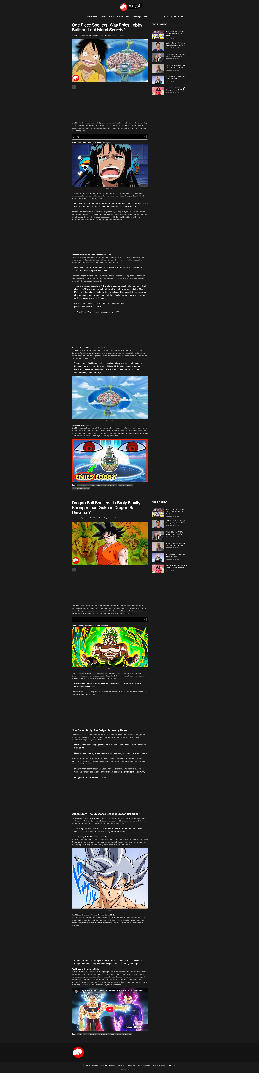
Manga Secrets (101, 485)
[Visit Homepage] (129, 7)
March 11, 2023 (101, 777)
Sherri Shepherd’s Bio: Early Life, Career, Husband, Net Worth (176, 89)
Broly (79, 920)
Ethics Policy (131, 1065)
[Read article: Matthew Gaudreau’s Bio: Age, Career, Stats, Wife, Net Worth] (158, 46)
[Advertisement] (110, 105)
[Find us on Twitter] (168, 16)
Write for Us (120, 1065)
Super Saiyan (127, 1034)
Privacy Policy (172, 1065)
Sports (103, 17)
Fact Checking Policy (143, 1065)
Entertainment (92, 17)
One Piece (75, 350)
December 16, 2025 (173, 38)
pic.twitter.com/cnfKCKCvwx (133, 771)
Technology (137, 17)
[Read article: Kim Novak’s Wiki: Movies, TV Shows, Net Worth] (158, 80)
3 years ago (84, 35)
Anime (128, 17)
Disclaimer (95, 1065)
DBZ (85, 1034)
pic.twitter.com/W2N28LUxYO (87, 306)
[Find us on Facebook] (164, 16)
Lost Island (91, 485)
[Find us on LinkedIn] (182, 16)
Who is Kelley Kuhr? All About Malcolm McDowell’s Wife (175, 55)
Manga (105, 518)
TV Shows (120, 17)
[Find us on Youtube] (175, 16)
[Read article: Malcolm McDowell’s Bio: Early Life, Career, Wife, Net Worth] (158, 68)
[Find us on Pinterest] (178, 16)
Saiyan (119, 1034)
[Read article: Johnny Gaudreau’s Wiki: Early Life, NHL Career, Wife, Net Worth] (158, 34)
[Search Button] (186, 16)
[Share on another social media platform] (74, 87)
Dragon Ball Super (92, 818)
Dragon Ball (76, 842)
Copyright (104, 1065)
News (105, 35)
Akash (75, 35)
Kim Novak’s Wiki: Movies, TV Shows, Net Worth (175, 78)
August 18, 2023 (111, 312)
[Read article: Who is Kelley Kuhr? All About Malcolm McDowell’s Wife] (158, 57)
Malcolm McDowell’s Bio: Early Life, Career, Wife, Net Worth (175, 66)
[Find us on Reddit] (171, 16)
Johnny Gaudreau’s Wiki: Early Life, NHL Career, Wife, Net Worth (176, 33)
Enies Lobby (82, 485)
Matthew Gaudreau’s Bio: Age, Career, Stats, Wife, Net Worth (175, 44)
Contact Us (86, 1065)
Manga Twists (112, 485)
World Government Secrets (81, 488)
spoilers (129, 485)
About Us (112, 1065)
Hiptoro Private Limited (131, 1070)
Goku (134, 974)
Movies (111, 17)
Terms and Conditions (159, 1065)
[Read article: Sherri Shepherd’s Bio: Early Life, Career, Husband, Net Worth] (158, 91)
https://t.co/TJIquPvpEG (113, 303)
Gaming (146, 17)
